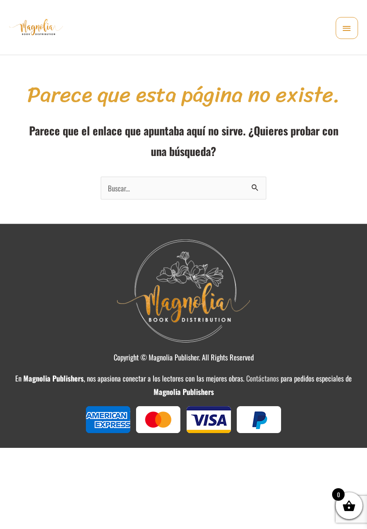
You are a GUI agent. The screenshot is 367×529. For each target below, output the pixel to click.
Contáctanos (262, 378)
